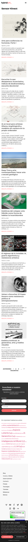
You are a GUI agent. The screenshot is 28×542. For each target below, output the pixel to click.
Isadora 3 (15, 444)
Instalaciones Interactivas (11, 438)
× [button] (26, 522)
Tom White (21, 457)
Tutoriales (5, 489)
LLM (18, 446)
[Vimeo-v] (6, 505)
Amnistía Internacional (11, 423)
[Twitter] (18, 505)
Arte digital (18, 423)
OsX (9, 453)
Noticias (5, 495)
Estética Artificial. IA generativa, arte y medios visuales (12, 343)
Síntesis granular (4, 457)
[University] (10, 508)
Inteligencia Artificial (13, 441)
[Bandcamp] (14, 508)
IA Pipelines (18, 436)
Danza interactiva (22, 427)
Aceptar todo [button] (7, 536)
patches (14, 453)
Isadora (9, 444)
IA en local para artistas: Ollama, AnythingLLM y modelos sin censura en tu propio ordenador (13, 127)
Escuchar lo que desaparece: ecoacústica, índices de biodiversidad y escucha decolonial (12, 82)
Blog (4, 473)
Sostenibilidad (21, 455)
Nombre (4, 398)
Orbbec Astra (5, 453)
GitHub (18, 433)
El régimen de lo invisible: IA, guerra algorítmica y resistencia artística (13, 255)
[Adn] (22, 505)
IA (22, 433)
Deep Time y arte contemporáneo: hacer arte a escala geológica (13, 172)
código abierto (12, 427)
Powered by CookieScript (14, 540)
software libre (13, 455)
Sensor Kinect (21, 453)
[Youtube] (10, 505)
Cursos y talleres (7, 476)
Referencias (6, 492)
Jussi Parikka (5, 446)
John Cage (21, 444)
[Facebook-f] (14, 505)
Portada (5, 484)
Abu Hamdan (4, 423)
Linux (12, 446)
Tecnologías (6, 486)
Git (13, 433)
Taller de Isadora (12, 457)
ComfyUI (4, 427)
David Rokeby (4, 430)
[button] (25, 2)
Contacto (6, 481)
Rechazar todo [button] (20, 536)
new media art (18, 449)
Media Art (11, 449)
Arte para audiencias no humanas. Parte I (11, 42)
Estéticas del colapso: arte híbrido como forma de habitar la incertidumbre (13, 213)
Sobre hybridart (7, 478)
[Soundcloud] (18, 508)
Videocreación (6, 459)
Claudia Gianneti (22, 425)
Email (3, 404)
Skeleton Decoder (5, 455)
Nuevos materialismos (10, 451)
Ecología (10, 430)
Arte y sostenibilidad (11, 425)
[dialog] (14, 531)
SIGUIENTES (14, 370)
